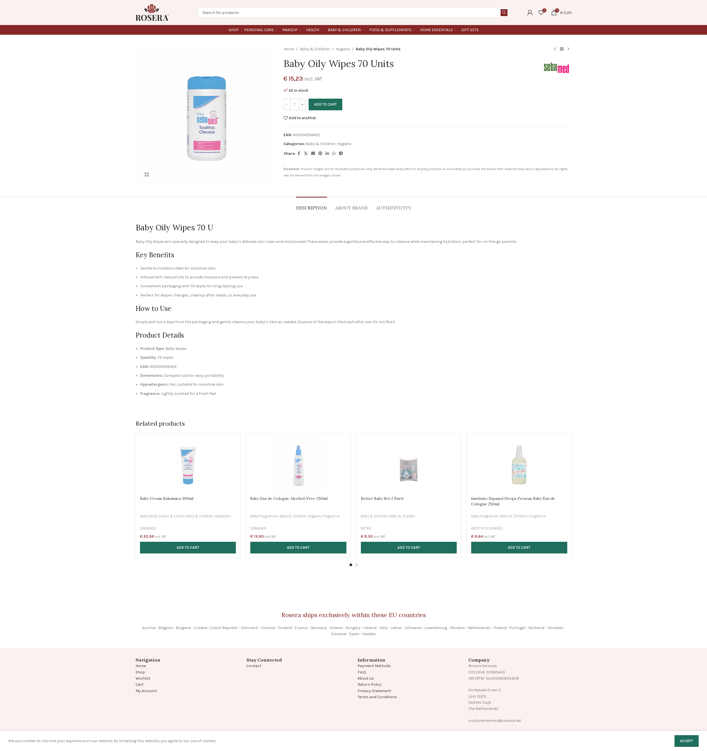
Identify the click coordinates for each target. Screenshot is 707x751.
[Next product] (568, 49)
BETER (366, 528)
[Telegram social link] (340, 154)
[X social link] (305, 154)
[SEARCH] (504, 12)
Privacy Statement (374, 690)
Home (289, 49)
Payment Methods (374, 665)
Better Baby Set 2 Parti (382, 498)
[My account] (530, 12)
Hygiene (343, 49)
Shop (140, 672)
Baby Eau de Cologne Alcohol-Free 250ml (289, 498)
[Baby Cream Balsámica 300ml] (188, 465)
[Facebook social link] (299, 154)
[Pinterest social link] (320, 154)
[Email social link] (313, 154)
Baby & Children (315, 49)
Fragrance (331, 516)
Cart (140, 684)
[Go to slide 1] (350, 564)
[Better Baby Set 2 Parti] (409, 465)
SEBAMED (148, 528)
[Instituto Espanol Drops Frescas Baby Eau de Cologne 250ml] (519, 465)
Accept (686, 741)
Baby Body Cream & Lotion (162, 516)
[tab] (311, 205)
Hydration (223, 516)
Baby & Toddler (402, 516)
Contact (253, 665)
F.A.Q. (362, 672)
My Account (146, 690)
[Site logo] (152, 12)
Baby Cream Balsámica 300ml (166, 498)
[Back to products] (561, 49)
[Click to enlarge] (147, 174)
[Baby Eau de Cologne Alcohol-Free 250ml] (298, 465)
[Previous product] (555, 49)
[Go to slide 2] (356, 564)
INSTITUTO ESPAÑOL (487, 528)
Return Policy (370, 684)
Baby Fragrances (264, 516)
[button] (188, 547)
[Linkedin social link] (327, 154)
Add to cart (325, 104)
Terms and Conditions (377, 697)
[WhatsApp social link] (334, 154)
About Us (366, 678)
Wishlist (143, 678)
